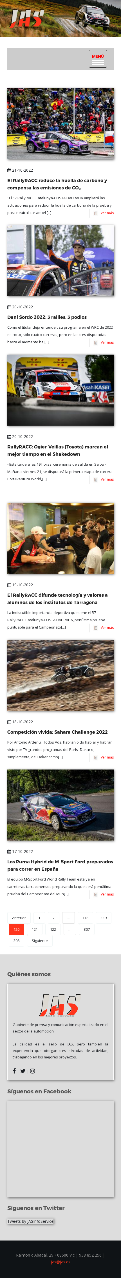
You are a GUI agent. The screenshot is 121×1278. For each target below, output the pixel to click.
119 (104, 917)
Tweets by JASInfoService (30, 1221)
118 (85, 917)
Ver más (106, 213)
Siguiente (40, 940)
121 (35, 929)
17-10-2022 (22, 851)
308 (16, 940)
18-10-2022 (22, 721)
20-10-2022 (22, 306)
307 (87, 929)
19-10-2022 (22, 584)
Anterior (19, 917)
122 (53, 929)
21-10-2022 (22, 170)
